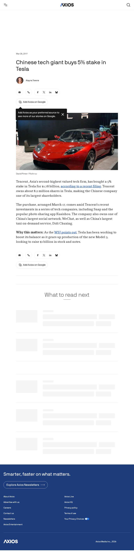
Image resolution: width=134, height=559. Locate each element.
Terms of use (70, 513)
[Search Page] (128, 5)
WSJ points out (65, 232)
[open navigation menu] (5, 5)
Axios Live (69, 497)
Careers (7, 508)
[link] (19, 92)
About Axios (8, 497)
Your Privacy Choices (74, 519)
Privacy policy (70, 508)
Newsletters (9, 519)
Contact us (8, 513)
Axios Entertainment (13, 524)
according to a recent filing (81, 186)
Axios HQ (68, 502)
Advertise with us (11, 502)
